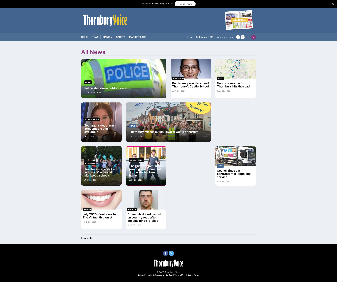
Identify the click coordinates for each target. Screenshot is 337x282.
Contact (228, 37)
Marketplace (137, 37)
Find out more (185, 4)
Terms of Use (179, 275)
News (95, 37)
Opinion (107, 37)
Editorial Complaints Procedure (151, 275)
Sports (120, 37)
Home (84, 37)
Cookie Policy (193, 275)
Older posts (86, 238)
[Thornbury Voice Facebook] (238, 37)
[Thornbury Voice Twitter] (243, 37)
